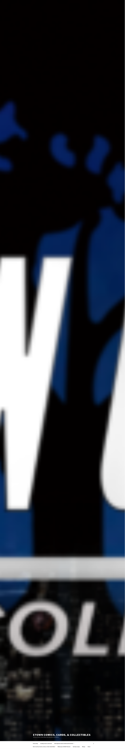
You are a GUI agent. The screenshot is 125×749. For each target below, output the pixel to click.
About (89, 746)
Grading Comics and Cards (46, 743)
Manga (83, 746)
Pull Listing (35, 743)
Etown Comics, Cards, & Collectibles (62, 734)
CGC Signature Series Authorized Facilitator (63, 743)
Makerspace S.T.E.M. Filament (64, 746)
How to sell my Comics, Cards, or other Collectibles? (44, 746)
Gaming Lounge (76, 746)
